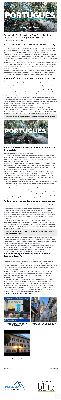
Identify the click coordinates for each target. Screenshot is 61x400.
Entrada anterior (6, 368)
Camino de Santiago (10, 40)
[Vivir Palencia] (7, 4)
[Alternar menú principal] (56, 4)
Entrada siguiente (54, 368)
